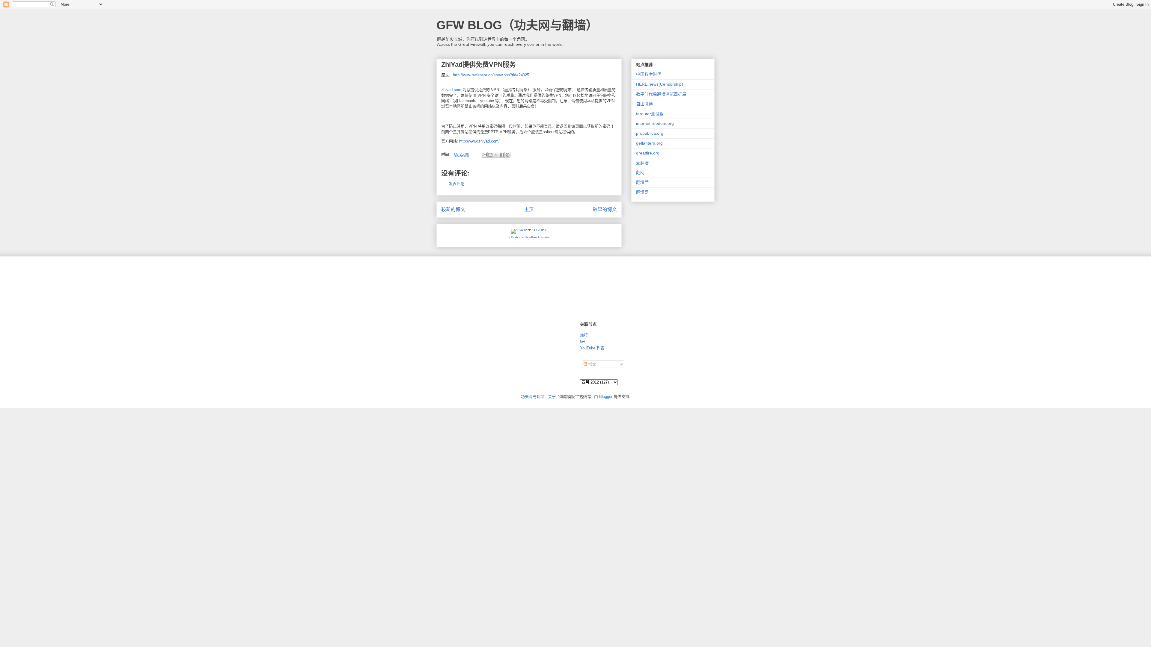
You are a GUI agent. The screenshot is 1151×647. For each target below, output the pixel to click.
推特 (584, 335)
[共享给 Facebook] (502, 155)
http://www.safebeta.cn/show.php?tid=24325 (491, 75)
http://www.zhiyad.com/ (479, 141)
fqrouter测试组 (650, 113)
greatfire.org (647, 153)
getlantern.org (649, 143)
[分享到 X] (496, 155)
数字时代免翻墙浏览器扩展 (661, 94)
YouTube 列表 (592, 348)
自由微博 (644, 103)
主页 (529, 209)
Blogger (605, 396)
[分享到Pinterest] (507, 155)
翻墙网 (642, 192)
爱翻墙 (642, 162)
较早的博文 (605, 209)
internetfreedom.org (655, 123)
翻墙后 (642, 182)
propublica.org (649, 133)
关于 (552, 396)
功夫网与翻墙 (532, 396)
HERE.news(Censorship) (659, 84)
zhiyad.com (451, 89)
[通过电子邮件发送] (485, 155)
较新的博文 (453, 209)
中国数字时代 (648, 74)
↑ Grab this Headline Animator (529, 237)
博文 (591, 364)
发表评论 (456, 183)
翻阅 (640, 172)
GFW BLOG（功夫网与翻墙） (517, 25)
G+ (582, 341)
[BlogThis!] (490, 155)
